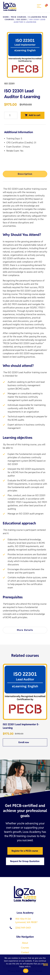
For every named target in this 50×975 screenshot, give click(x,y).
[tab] (25, 174)
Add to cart (34, 115)
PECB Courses (18, 17)
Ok (25, 971)
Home (6, 17)
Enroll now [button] (24, 742)
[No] (45, 964)
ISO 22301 (21, 19)
